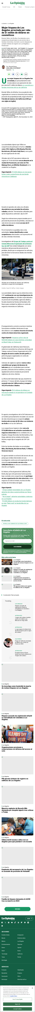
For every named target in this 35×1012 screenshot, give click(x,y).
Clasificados (21, 970)
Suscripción (5, 976)
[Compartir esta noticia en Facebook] (13, 74)
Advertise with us (22, 979)
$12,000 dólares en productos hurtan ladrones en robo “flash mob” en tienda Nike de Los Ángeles (17, 503)
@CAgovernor (21, 114)
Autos (19, 950)
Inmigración (21, 935)
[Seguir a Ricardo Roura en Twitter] (13, 70)
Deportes (20, 944)
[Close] (32, 988)
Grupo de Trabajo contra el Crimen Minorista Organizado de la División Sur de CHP (17, 244)
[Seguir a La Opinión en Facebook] (2, 922)
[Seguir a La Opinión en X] (5, 922)
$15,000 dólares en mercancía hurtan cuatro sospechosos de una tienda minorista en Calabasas (16, 174)
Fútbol (20, 7)
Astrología (18, 615)
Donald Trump (6, 7)
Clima (19, 976)
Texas (3, 957)
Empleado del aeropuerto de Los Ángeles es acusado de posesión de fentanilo (17, 870)
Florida (19, 957)
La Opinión (4, 23)
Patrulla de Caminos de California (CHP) (15, 523)
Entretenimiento (6, 944)
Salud (3, 950)
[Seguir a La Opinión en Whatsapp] (25, 922)
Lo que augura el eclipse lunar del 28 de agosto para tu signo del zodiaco (23, 630)
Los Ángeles (11, 23)
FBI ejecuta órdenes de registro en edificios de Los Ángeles (22, 586)
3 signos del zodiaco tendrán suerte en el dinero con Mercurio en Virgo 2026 (23, 619)
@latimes (14, 114)
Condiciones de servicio (20, 552)
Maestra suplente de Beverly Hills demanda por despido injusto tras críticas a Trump (17, 810)
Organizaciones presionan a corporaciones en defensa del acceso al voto (22, 579)
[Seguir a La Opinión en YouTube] (12, 922)
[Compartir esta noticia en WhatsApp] (9, 74)
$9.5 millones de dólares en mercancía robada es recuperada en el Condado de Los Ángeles (17, 392)
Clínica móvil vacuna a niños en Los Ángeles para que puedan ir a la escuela (17, 841)
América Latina (21, 938)
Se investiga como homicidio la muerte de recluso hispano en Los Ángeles (23, 563)
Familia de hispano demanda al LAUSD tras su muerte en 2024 (16, 900)
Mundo (3, 938)
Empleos (20, 973)
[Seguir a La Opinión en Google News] (18, 922)
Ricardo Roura (13, 66)
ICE (14, 7)
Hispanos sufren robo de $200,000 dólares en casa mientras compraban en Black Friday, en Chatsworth (17, 340)
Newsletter (4, 973)
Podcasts (4, 970)
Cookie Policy (13, 996)
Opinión (19, 947)
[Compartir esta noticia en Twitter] (17, 74)
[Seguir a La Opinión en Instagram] (8, 922)
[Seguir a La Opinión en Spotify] (28, 922)
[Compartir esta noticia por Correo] (21, 74)
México (3, 941)
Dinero (3, 947)
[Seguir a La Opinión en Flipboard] (21, 922)
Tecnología (4, 954)
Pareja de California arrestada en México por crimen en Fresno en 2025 (23, 642)
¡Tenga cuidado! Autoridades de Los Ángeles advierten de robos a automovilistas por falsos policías (16, 492)
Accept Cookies (17, 1009)
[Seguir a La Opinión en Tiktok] (15, 922)
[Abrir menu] (2, 3)
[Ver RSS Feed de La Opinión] (2, 926)
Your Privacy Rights (17, 999)
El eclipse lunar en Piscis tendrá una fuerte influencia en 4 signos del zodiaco (23, 654)
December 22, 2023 (27, 117)
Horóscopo (4, 979)
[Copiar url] (26, 74)
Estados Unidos (6, 935)
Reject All (17, 1004)
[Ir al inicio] (8, 918)
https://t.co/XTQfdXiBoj (8, 115)
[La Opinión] (17, 3)
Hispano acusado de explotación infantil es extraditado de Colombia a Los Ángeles (22, 571)
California (18, 639)
